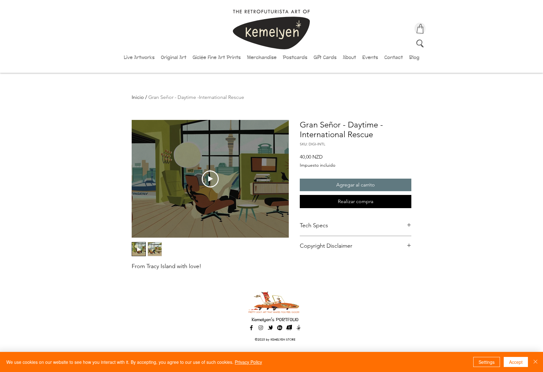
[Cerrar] (535, 362)
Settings (487, 362)
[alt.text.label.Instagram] (261, 328)
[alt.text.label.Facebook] (251, 328)
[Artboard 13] (298, 328)
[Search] (419, 43)
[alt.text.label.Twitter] (270, 328)
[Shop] (419, 29)
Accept (516, 362)
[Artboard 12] (289, 328)
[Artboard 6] (280, 328)
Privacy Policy (248, 362)
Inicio (138, 97)
